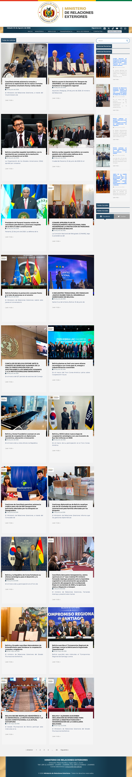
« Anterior (29, 750)
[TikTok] (113, 28)
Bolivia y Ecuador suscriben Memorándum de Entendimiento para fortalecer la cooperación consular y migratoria (23, 647)
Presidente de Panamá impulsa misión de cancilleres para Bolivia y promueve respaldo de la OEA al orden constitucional (23, 225)
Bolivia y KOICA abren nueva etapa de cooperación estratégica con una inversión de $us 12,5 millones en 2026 (70, 436)
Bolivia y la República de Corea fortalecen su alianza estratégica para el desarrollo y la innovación (23, 577)
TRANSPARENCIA (66, 31)
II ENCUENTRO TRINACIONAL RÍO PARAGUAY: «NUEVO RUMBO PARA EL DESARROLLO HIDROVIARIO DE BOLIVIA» (70, 295)
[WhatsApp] (125, 28)
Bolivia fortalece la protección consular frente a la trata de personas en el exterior (23, 294)
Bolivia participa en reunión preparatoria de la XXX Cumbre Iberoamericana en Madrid (120, 150)
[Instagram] (121, 28)
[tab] (105, 216)
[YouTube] (117, 28)
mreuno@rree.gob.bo (73, 767)
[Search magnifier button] (127, 40)
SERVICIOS (52, 31)
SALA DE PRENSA (83, 31)
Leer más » (9, 100)
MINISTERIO (39, 31)
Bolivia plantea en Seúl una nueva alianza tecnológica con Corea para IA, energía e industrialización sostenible (68, 365)
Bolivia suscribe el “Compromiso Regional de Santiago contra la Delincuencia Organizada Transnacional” (70, 647)
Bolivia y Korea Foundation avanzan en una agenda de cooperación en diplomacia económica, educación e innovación (22, 436)
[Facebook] (105, 28)
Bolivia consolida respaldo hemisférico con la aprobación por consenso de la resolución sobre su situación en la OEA (23, 154)
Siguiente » (65, 750)
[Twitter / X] (109, 28)
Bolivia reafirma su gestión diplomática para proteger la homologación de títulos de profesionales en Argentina (120, 122)
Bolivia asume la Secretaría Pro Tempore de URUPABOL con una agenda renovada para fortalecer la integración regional (69, 84)
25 (57, 750)
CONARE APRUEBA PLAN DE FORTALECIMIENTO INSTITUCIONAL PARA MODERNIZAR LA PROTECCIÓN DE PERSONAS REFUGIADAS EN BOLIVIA (70, 226)
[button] (44, 31)
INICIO (30, 31)
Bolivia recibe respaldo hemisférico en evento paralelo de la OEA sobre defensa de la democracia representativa (70, 154)
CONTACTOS (98, 31)
